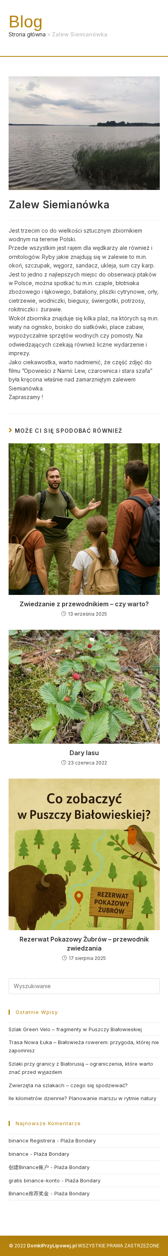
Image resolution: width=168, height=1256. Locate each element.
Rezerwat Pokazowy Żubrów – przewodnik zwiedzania (84, 943)
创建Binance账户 (29, 1167)
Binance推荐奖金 (29, 1193)
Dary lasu (84, 753)
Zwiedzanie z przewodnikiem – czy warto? (84, 604)
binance (19, 1154)
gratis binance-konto (34, 1180)
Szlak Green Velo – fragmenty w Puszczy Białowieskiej (75, 1029)
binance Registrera (32, 1140)
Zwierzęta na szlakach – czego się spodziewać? (68, 1085)
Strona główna (27, 34)
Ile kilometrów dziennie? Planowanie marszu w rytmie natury (82, 1098)
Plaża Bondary (78, 1140)
